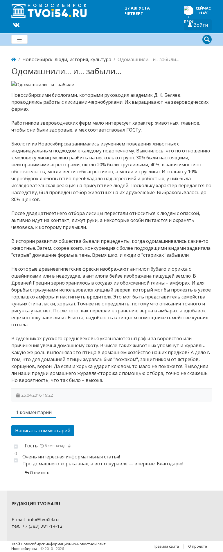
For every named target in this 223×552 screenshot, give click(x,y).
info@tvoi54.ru (43, 519)
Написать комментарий (42, 430)
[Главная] (13, 59)
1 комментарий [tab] (34, 412)
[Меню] (19, 39)
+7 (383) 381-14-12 (42, 526)
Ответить (39, 472)
